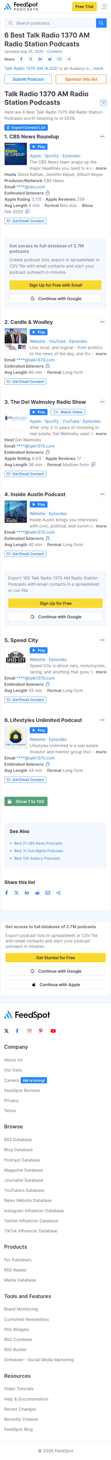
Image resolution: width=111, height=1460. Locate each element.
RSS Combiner (18, 1339)
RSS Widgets (16, 1329)
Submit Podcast (28, 79)
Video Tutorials (19, 1388)
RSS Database (18, 1139)
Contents (54, 51)
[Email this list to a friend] (59, 59)
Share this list (19, 882)
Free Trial (84, 6)
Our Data (13, 1069)
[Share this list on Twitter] (31, 59)
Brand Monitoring (21, 1309)
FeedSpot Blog (18, 1429)
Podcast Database (22, 1160)
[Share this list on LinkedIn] (40, 59)
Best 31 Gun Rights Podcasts (38, 850)
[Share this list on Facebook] (21, 59)
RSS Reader (15, 1269)
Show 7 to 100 (30, 801)
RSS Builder (15, 1349)
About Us (13, 1059)
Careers (24, 1080)
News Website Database (28, 1200)
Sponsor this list (81, 79)
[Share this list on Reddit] (50, 59)
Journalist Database (23, 1180)
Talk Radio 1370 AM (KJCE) (31, 68)
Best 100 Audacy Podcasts (37, 858)
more (98, 68)
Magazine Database (23, 1170)
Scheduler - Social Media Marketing (39, 1359)
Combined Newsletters (26, 1319)
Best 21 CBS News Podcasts (38, 843)
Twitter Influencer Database (31, 1220)
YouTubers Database (24, 1190)
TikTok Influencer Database (30, 1230)
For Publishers (17, 1259)
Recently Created (21, 1419)
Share (9, 59)
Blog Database (18, 1149)
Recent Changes (20, 1409)
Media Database (20, 1280)
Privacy (11, 1100)
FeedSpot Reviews (22, 1090)
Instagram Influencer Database (34, 1210)
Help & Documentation (26, 1399)
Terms (10, 1110)
